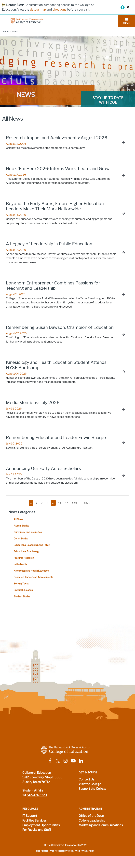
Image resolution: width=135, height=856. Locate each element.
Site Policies (42, 851)
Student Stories (22, 596)
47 (66, 502)
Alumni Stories (21, 525)
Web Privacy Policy (84, 851)
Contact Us (86, 779)
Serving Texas (21, 583)
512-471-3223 (37, 795)
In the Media (20, 564)
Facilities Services (34, 820)
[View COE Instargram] (65, 760)
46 (59, 502)
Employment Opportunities (41, 825)
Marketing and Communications (101, 825)
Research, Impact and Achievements (33, 577)
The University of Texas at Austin (63, 845)
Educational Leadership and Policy (32, 545)
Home (6, 31)
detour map (38, 9)
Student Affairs (32, 790)
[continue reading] (122, 142)
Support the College (92, 788)
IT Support (29, 816)
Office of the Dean (91, 816)
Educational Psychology (26, 551)
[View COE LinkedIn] (81, 760)
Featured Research (24, 558)
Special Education (23, 590)
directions (59, 9)
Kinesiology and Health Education (31, 570)
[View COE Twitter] (58, 760)
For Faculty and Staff (36, 830)
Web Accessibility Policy (62, 851)
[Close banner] (127, 7)
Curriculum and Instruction (28, 532)
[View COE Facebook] (50, 760)
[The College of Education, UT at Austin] (26, 20)
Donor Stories (21, 538)
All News (18, 519)
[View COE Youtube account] (73, 760)
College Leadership (92, 820)
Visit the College (90, 784)
